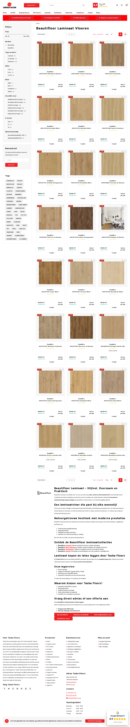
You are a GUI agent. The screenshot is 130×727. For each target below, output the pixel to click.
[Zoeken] (83, 5)
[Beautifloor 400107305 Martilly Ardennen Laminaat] (50, 55)
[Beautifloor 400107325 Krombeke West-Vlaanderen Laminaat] (81, 164)
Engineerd (18, 194)
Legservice (49, 670)
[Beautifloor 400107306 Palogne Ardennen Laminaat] (113, 218)
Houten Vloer (22, 198)
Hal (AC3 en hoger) (14, 105)
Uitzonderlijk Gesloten (73, 667)
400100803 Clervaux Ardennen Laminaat (112, 183)
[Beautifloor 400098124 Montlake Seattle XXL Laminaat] (81, 436)
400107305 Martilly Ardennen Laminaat (50, 74)
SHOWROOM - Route (63, 618)
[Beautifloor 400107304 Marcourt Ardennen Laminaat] (81, 327)
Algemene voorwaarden (74, 647)
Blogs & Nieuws (71, 665)
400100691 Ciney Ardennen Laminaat (81, 74)
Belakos (19, 184)
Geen (10, 121)
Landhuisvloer (19, 208)
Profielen (48, 662)
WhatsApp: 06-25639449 (81, 615)
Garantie (69, 657)
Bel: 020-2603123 (62, 615)
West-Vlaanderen (71, 547)
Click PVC (9, 191)
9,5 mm (11, 75)
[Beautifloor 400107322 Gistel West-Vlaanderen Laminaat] (113, 382)
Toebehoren (80, 13)
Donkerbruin (12, 89)
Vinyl (18, 232)
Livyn (15, 211)
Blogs (98, 13)
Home (5, 13)
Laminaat (47, 13)
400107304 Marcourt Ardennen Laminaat (81, 346)
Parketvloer (57, 13)
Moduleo (9, 215)
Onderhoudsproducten (52, 657)
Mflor (22, 211)
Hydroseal (10, 201)
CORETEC (19, 187)
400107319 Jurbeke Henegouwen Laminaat (50, 183)
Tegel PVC (22, 229)
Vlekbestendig (19, 235)
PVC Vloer (10, 218)
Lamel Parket (23, 205)
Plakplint (17, 222)
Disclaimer (70, 654)
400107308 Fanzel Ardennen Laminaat (113, 128)
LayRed (9, 211)
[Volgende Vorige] (74, 34)
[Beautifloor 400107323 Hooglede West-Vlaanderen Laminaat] (81, 382)
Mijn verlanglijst (103, 647)
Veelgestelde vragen (73, 641)
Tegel (14, 229)
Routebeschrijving (71, 682)
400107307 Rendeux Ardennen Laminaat (50, 346)
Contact (90, 13)
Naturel (11, 91)
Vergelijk (51, 89)
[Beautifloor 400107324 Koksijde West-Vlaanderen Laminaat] (81, 109)
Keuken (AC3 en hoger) (15, 114)
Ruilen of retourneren (73, 662)
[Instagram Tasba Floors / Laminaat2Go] (13, 688)
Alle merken (11, 45)
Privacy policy (71, 659)
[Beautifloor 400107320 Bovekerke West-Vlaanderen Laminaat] (113, 273)
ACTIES (12, 13)
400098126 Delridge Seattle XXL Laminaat (113, 346)
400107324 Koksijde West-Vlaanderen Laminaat (81, 128)
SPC (8, 229)
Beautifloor (11, 48)
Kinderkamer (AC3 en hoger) (17, 111)
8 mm (11, 72)
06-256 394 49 (72, 695)
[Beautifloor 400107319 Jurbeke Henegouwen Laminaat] (50, 164)
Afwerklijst (10, 181)
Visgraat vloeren (24, 13)
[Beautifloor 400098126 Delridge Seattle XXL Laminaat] (113, 327)
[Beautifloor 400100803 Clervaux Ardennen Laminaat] (113, 164)
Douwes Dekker (20, 191)
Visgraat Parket (50, 680)
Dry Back (9, 194)
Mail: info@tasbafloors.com (103, 615)
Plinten (48, 659)
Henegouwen (70, 549)
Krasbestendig (11, 205)
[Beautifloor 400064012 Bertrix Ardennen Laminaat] (50, 218)
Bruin (10, 86)
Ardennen (69, 546)
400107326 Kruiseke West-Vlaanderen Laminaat (50, 128)
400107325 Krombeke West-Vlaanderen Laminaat (81, 183)
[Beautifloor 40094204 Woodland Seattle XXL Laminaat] (113, 436)
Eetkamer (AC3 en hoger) (16, 108)
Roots (24, 225)
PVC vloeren (37, 13)
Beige (10, 83)
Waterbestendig (11, 239)
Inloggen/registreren (105, 641)
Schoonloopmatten (51, 667)
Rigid (18, 225)
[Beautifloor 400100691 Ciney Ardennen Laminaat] (81, 55)
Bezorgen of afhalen (73, 652)
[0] (126, 5)
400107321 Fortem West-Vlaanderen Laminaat (81, 292)
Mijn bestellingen (104, 644)
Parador (18, 218)
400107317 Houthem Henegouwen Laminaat (112, 74)
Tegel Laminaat (50, 683)
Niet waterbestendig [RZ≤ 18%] (17, 135)
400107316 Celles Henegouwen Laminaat (50, 401)
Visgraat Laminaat (51, 672)
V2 (10, 124)
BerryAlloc (10, 187)
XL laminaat (12, 59)
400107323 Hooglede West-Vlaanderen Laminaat (81, 401)
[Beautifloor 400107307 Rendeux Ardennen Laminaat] (50, 327)
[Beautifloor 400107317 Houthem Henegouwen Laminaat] (113, 55)
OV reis (73, 685)
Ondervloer (68, 13)
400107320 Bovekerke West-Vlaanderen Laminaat (113, 292)
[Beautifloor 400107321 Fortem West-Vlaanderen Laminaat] (81, 273)
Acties (48, 641)
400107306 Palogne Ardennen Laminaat (113, 237)
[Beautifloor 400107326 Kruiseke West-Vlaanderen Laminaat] (50, 109)
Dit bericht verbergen (95, 721)
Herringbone (10, 198)
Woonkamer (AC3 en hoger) (17, 102)
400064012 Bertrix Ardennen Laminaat (50, 237)
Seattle (68, 551)
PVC (16, 215)
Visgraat (9, 235)
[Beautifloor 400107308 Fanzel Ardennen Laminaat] (113, 109)
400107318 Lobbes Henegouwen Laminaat (82, 237)
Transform (10, 232)
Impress (18, 201)
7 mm (10, 69)
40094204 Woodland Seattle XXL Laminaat (113, 455)
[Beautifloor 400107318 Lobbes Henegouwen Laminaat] (81, 218)
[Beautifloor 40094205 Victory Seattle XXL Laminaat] (50, 436)
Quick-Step (10, 225)
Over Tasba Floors (72, 644)
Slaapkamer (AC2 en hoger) (16, 99)
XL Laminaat (23, 239)
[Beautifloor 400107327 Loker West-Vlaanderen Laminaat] (50, 273)
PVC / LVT (23, 215)
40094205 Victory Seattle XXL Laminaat (50, 455)
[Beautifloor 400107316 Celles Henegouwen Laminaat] (50, 382)
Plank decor (12, 61)
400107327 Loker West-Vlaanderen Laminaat (50, 292)
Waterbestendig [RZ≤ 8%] (16, 138)
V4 (9, 127)
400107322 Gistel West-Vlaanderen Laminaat (113, 401)
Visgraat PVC (50, 675)
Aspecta (19, 181)
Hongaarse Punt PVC (52, 678)
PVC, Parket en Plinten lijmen (54, 665)
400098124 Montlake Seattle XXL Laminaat (81, 455)
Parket (9, 222)
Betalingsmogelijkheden (74, 649)
